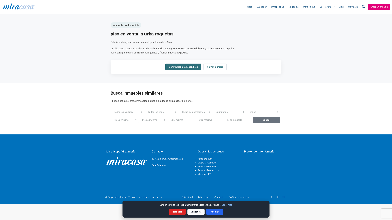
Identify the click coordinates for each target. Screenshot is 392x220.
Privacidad (187, 197)
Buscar (266, 120)
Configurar (196, 212)
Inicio (249, 7)
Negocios (293, 7)
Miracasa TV (204, 174)
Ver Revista (325, 7)
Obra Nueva (309, 7)
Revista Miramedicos (208, 170)
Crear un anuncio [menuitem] (379, 7)
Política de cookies (239, 197)
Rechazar (177, 212)
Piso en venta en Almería (259, 151)
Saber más (227, 205)
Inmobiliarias (277, 7)
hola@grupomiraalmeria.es (169, 159)
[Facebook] (272, 197)
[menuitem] (363, 7)
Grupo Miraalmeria (207, 162)
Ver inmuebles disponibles (183, 67)
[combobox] (128, 112)
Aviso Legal (203, 197)
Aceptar (215, 212)
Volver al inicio (215, 67)
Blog (341, 7)
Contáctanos (159, 165)
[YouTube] (284, 197)
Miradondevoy (205, 159)
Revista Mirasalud (207, 166)
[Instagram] (278, 197)
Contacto (353, 7)
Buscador (262, 7)
